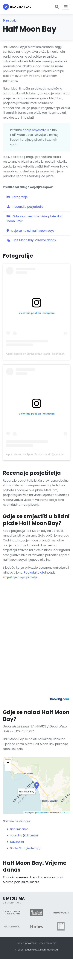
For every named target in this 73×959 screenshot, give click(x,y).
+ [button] (8, 762)
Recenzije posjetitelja (27, 207)
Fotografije (19, 197)
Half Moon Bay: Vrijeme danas (34, 240)
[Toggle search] (57, 7)
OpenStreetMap (41, 812)
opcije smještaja (34, 130)
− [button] (8, 768)
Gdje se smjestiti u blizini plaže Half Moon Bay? (35, 218)
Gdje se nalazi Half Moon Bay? (32, 231)
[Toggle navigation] (66, 7)
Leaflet (27, 812)
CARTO (65, 812)
